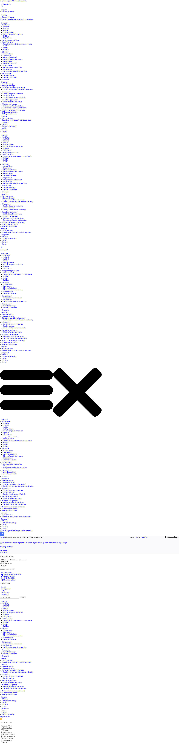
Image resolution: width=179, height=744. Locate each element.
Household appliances (9, 100)
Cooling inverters (8, 95)
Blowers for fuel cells (10, 57)
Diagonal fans (7, 69)
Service (3, 116)
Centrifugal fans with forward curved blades (17, 44)
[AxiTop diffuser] (33, 543)
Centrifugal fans (7, 42)
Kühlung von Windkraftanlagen (13, 106)
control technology (9, 75)
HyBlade (6, 36)
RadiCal (5, 46)
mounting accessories (10, 77)
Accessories (6, 73)
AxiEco (5, 30)
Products (4, 23)
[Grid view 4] (160, 537)
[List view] (152, 537)
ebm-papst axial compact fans (12, 67)
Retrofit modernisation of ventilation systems (16, 120)
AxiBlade (6, 27)
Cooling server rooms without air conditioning (18, 89)
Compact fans (6, 65)
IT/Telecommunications (10, 112)
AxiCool (6, 28)
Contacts (5, 130)
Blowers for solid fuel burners (13, 59)
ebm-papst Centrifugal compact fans (15, 71)
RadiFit (5, 48)
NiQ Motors (7, 38)
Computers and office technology (13, 87)
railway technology (8, 86)
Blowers (5, 52)
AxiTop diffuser (8, 32)
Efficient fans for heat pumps (12, 102)
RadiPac (6, 49)
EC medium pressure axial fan (13, 34)
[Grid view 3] (156, 537)
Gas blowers (7, 56)
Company (4, 122)
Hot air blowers (8, 61)
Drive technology (7, 84)
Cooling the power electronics (13, 94)
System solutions (7, 118)
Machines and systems (9, 104)
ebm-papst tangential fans (10, 40)
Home (2, 537)
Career (4, 132)
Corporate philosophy (9, 126)
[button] (89, 390)
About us (5, 124)
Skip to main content (19, 1)
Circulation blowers (9, 63)
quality (4, 128)
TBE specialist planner (9, 114)
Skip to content (5, 716)
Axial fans (5, 25)
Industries (4, 82)
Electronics (5, 92)
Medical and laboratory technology (13, 110)
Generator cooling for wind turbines (15, 108)
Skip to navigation (6, 1)
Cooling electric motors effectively (14, 97)
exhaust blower (8, 54)
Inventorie (5, 79)
